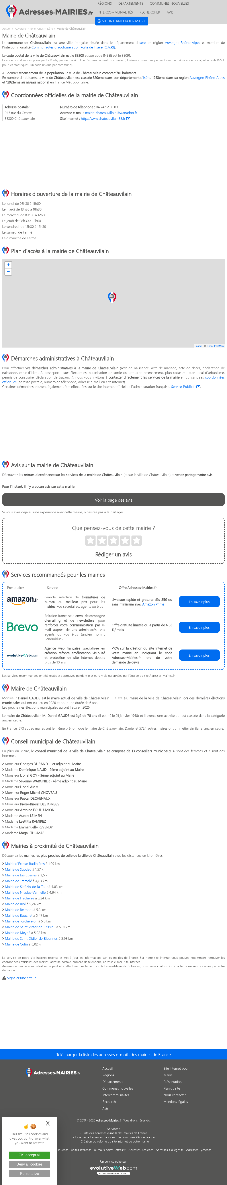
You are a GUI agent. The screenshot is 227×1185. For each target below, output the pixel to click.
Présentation (173, 1081)
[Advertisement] (113, 155)
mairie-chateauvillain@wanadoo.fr (111, 112)
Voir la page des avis (113, 500)
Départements (112, 1081)
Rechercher (149, 12)
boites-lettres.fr (81, 1150)
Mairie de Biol (15, 903)
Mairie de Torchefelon (21, 921)
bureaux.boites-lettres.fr (109, 1150)
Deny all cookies (29, 1164)
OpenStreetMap (215, 346)
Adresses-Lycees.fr (198, 1150)
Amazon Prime (153, 604)
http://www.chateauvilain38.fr (103, 118)
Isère (142, 42)
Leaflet (198, 346)
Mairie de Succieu (18, 869)
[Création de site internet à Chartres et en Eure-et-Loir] (113, 1169)
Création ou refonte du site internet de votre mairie (115, 1141)
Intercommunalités (115, 12)
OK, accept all (30, 1155)
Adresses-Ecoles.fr (141, 1150)
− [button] (8, 272)
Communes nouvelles (117, 1088)
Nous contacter (175, 1095)
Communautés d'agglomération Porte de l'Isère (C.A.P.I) (73, 47)
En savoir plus (199, 601)
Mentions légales (176, 1101)
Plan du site (172, 1088)
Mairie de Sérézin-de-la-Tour (26, 886)
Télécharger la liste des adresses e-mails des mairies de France (113, 1054)
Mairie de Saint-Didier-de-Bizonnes (31, 938)
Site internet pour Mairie (123, 21)
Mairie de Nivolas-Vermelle (25, 892)
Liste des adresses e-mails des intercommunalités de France (115, 1137)
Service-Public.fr (183, 386)
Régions (108, 1075)
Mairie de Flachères (19, 898)
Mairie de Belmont (19, 909)
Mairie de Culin (16, 944)
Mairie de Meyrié (17, 932)
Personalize (29, 1173)
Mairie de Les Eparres (21, 875)
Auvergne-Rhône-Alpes (182, 42)
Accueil (107, 1068)
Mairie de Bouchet (18, 915)
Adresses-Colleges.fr (169, 1150)
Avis (170, 12)
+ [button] (8, 265)
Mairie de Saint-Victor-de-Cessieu (30, 926)
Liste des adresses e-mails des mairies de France (114, 1133)
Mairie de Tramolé (18, 880)
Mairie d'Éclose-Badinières (25, 863)
